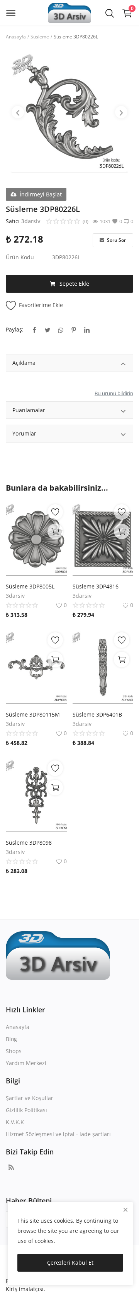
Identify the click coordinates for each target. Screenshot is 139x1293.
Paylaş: (15, 329)
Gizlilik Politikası (26, 1110)
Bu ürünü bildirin (114, 393)
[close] (125, 1209)
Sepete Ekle (74, 283)
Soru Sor (116, 240)
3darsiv (30, 221)
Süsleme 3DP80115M (33, 714)
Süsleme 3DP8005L (30, 586)
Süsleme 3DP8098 (29, 842)
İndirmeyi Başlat (41, 194)
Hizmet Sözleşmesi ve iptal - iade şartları (58, 1134)
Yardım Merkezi (26, 1063)
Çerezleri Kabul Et (70, 1262)
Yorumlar (24, 433)
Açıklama (24, 362)
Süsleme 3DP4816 (96, 586)
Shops (14, 1051)
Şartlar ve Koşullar (29, 1098)
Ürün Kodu (20, 257)
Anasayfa (16, 36)
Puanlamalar (28, 410)
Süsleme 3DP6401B (97, 714)
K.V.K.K (15, 1122)
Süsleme (40, 36)
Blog (11, 1039)
